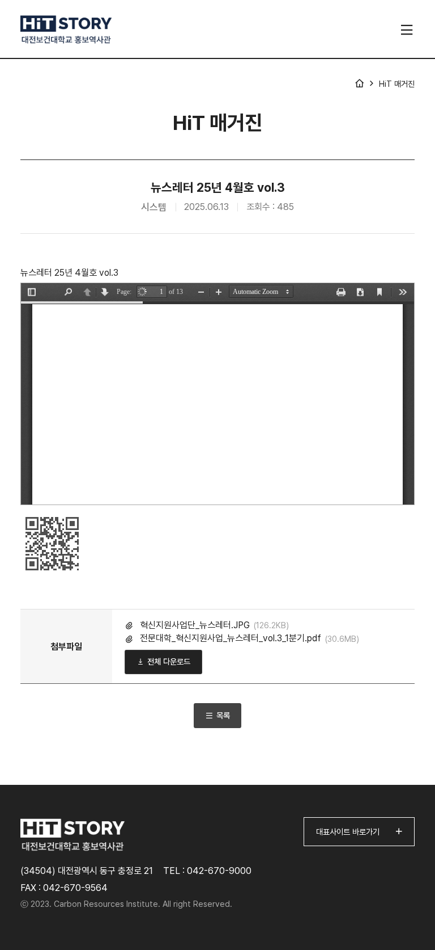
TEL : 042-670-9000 (207, 870)
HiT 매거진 (397, 84)
